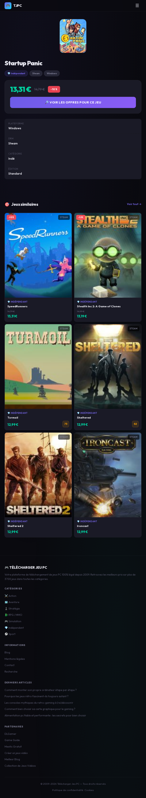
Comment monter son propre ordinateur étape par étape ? (41, 690)
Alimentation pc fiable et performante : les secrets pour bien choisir (45, 715)
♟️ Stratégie (12, 608)
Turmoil (12, 417)
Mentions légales (15, 659)
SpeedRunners (17, 306)
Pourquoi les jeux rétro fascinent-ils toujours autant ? (36, 696)
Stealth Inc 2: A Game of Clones (99, 306)
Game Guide (12, 740)
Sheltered (84, 417)
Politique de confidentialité (67, 790)
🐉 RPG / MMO (13, 615)
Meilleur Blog (12, 759)
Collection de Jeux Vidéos (20, 765)
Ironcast (83, 526)
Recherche (11, 671)
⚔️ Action (10, 596)
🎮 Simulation (13, 621)
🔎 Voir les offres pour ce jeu (73, 102)
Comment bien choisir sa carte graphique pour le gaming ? (40, 709)
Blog (7, 652)
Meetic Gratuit (13, 746)
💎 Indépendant (16, 73)
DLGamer (10, 734)
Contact (9, 665)
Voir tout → (134, 204)
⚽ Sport (10, 634)
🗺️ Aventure (12, 602)
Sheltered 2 (15, 526)
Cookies (89, 790)
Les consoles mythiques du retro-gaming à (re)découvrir (39, 702)
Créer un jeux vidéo (16, 753)
